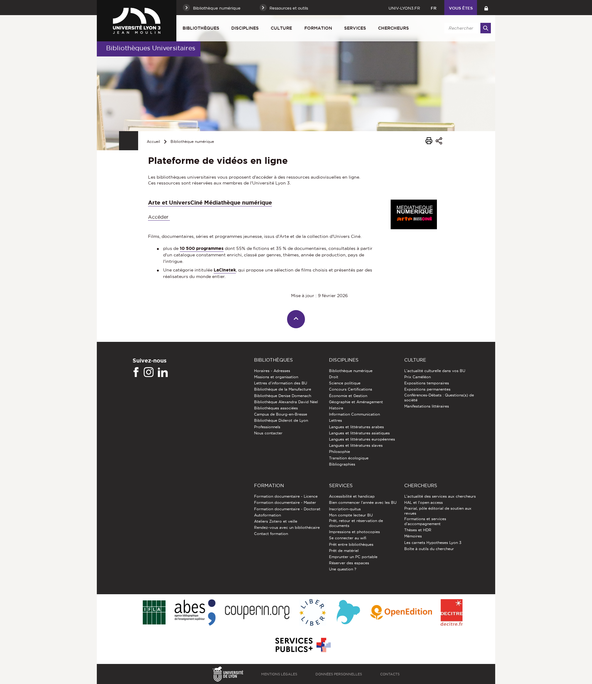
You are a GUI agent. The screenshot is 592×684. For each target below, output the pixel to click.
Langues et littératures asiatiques (359, 433)
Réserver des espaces (349, 563)
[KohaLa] (348, 613)
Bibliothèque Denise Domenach (282, 396)
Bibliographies (342, 464)
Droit (333, 377)
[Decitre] (451, 613)
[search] (466, 28)
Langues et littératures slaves (356, 445)
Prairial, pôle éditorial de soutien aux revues (437, 510)
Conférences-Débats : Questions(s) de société (439, 397)
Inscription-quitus (345, 509)
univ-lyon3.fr (404, 8)
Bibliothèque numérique (192, 141)
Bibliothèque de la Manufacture (282, 389)
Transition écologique (348, 458)
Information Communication (354, 414)
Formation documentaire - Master (285, 502)
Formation (318, 28)
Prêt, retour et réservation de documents (356, 523)
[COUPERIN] (257, 613)
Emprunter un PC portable (353, 557)
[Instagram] (149, 372)
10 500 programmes (202, 248)
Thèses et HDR (417, 530)
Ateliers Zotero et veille (275, 521)
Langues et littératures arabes (356, 427)
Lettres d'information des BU (280, 383)
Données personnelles (338, 674)
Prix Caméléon (417, 377)
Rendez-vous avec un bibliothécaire (287, 527)
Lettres (335, 420)
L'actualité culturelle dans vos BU (434, 371)
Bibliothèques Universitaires (150, 48)
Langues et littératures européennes (362, 439)
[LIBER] (312, 613)
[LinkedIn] (163, 372)
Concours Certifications (350, 389)
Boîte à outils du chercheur (429, 549)
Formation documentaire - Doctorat (287, 509)
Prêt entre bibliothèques (351, 544)
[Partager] (439, 142)
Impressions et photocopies (354, 532)
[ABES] (195, 613)
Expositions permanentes (427, 389)
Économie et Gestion (348, 396)
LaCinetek (225, 269)
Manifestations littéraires (426, 406)
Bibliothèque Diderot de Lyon (281, 420)
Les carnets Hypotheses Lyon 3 (432, 543)
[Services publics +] (302, 645)
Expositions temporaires (426, 383)
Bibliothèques (201, 28)
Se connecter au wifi (347, 538)
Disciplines (245, 28)
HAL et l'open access (423, 502)
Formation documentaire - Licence (286, 496)
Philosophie (339, 452)
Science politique (344, 383)
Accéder (159, 217)
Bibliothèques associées (276, 408)
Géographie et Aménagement (356, 402)
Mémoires (413, 536)
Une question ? (342, 569)
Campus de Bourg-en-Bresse (280, 414)
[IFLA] (154, 613)
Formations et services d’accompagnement (425, 521)
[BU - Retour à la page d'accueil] (136, 20)
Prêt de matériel (344, 551)
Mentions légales (279, 674)
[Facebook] (136, 372)
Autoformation (267, 515)
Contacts (390, 674)
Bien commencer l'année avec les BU (363, 502)
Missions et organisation (276, 377)
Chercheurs (393, 28)
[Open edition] (401, 612)
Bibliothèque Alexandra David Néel (286, 402)
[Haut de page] (296, 319)
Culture (281, 28)
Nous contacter (268, 433)
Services (355, 28)
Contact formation (271, 534)
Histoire (336, 408)
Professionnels (267, 427)
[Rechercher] (485, 28)
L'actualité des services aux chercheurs (440, 496)
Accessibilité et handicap (352, 496)
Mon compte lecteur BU (351, 515)
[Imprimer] (429, 141)
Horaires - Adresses (272, 371)
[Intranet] (486, 7)
